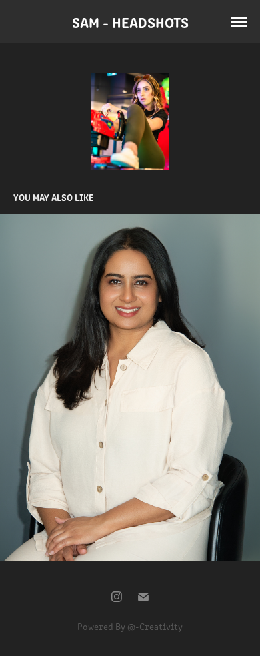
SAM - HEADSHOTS (130, 21)
